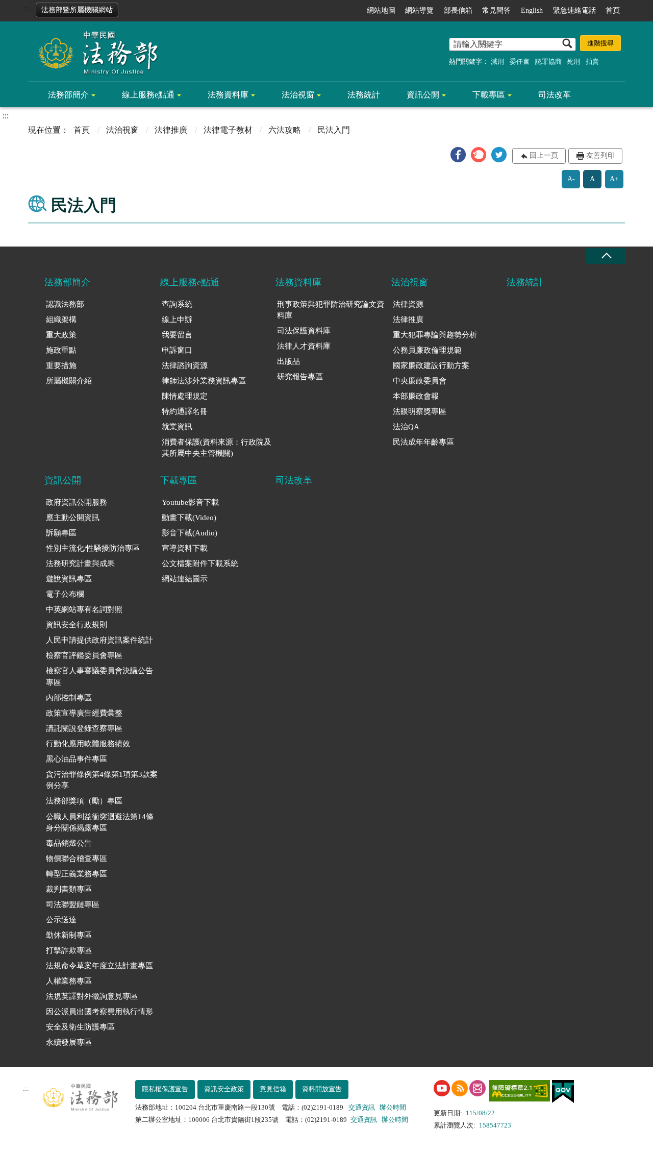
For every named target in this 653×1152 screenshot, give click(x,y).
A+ (614, 179)
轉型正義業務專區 (76, 874)
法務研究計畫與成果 (80, 563)
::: (26, 8)
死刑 (573, 61)
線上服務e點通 (148, 94)
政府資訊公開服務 (76, 502)
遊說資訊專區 (69, 579)
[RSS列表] (459, 1088)
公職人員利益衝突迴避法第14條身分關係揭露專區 (100, 822)
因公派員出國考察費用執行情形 (99, 1012)
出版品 (288, 361)
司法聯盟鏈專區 (72, 904)
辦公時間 (393, 1107)
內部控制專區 (69, 698)
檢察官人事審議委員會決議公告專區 (99, 677)
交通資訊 (361, 1107)
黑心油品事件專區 (76, 759)
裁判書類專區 (69, 889)
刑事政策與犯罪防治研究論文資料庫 (330, 310)
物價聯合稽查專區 (76, 858)
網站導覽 (419, 10)
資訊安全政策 (224, 1089)
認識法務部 (65, 304)
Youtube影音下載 (190, 502)
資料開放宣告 (322, 1089)
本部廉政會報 (416, 396)
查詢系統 (177, 304)
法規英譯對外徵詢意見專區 (92, 996)
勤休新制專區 (69, 935)
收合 (606, 256)
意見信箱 (273, 1089)
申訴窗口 (177, 350)
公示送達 (61, 920)
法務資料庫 (228, 94)
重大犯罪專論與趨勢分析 (435, 335)
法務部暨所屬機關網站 (77, 10)
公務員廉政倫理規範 (427, 350)
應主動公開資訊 (72, 517)
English (532, 10)
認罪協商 (548, 61)
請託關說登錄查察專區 (84, 728)
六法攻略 (284, 130)
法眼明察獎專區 (419, 411)
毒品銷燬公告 (69, 843)
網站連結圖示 (185, 579)
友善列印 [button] (600, 155)
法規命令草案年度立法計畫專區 (99, 966)
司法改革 (554, 94)
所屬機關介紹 (69, 381)
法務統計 (363, 94)
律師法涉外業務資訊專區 (204, 381)
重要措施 (61, 365)
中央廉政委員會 (419, 381)
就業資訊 (177, 427)
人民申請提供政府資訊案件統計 (99, 640)
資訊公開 (423, 94)
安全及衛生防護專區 (80, 1027)
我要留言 (177, 335)
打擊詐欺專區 (69, 950)
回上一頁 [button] (544, 155)
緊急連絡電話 (574, 10)
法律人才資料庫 (304, 346)
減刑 (497, 61)
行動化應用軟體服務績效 (88, 744)
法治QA (406, 427)
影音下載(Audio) (189, 533)
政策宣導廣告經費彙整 (84, 713)
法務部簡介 (68, 94)
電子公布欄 (65, 594)
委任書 (520, 61)
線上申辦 (177, 319)
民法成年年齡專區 (423, 442)
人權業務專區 (69, 981)
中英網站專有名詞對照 (84, 609)
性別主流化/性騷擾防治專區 (93, 548)
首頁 (613, 10)
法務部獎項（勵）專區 (84, 801)
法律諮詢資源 (185, 365)
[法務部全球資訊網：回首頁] (94, 52)
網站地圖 (381, 10)
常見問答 (496, 10)
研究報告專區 (300, 377)
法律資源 (408, 304)
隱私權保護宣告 (165, 1089)
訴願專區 (61, 533)
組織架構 (61, 319)
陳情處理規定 (185, 396)
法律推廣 (171, 130)
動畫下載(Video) (189, 517)
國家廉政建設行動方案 (431, 365)
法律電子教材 (228, 130)
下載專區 (488, 94)
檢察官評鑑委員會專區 (84, 655)
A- (571, 179)
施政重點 (61, 350)
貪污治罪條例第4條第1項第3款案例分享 (102, 780)
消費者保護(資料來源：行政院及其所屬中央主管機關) (216, 448)
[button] (458, 154)
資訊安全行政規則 (76, 625)
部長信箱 (458, 10)
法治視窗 (298, 94)
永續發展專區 (69, 1042)
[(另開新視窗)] (442, 1088)
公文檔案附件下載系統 (200, 563)
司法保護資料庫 (304, 331)
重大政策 (61, 335)
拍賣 (592, 61)
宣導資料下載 (185, 548)
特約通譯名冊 (185, 411)
